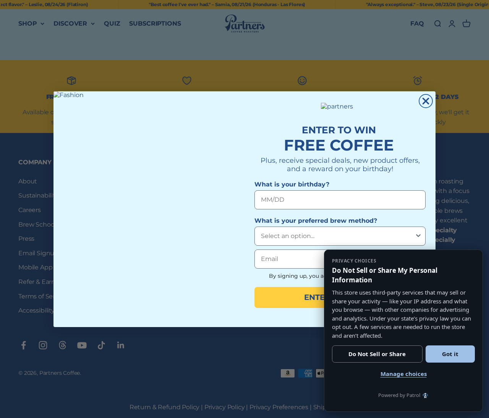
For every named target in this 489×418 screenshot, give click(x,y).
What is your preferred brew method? (315, 220)
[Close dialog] (425, 101)
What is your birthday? (291, 184)
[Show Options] (418, 236)
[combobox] (338, 236)
